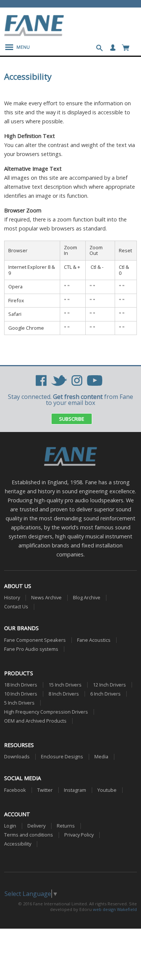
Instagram (75, 790)
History (12, 597)
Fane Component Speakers (35, 640)
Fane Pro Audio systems (31, 649)
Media (101, 756)
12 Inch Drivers (109, 685)
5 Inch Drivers (19, 703)
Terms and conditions (28, 835)
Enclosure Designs (62, 756)
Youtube (107, 790)
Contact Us (16, 606)
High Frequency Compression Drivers (46, 712)
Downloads (17, 756)
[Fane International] (34, 34)
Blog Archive (86, 597)
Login (10, 826)
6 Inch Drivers (105, 694)
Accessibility (17, 844)
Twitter (45, 790)
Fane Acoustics (94, 640)
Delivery (36, 826)
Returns (66, 826)
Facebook (15, 790)
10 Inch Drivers (20, 694)
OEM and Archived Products (35, 721)
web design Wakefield (115, 909)
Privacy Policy (79, 835)
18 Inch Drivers (20, 685)
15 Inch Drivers (65, 685)
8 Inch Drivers (64, 694)
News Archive (46, 597)
